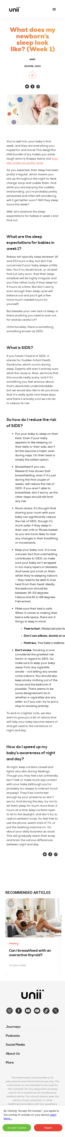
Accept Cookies (17, 1127)
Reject (48, 1127)
